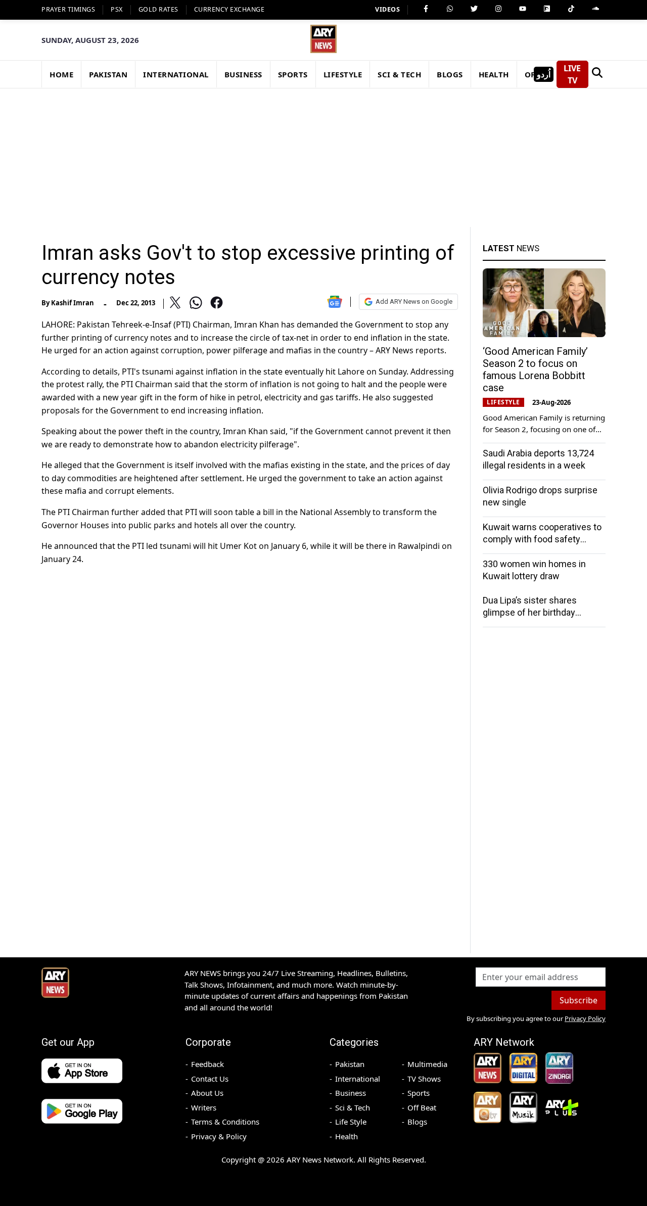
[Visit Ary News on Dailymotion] (547, 8)
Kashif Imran (72, 302)
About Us (207, 1093)
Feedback (207, 1064)
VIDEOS (387, 9)
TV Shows (424, 1079)
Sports (418, 1093)
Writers (203, 1107)
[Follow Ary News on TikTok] (571, 8)
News (511, 248)
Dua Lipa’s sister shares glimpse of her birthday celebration (530, 612)
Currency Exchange (229, 9)
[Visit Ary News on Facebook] (425, 8)
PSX (117, 9)
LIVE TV (572, 74)
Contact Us (209, 1079)
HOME (61, 74)
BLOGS (450, 74)
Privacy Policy (585, 1018)
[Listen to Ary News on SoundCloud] (595, 8)
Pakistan (349, 1064)
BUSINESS (243, 74)
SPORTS (293, 74)
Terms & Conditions (225, 1122)
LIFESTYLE (343, 74)
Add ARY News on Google (414, 301)
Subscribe (578, 1000)
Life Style (350, 1122)
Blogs (417, 1122)
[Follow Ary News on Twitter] (474, 8)
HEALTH (494, 74)
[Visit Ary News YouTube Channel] (523, 8)
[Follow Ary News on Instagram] (498, 8)
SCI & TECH (399, 74)
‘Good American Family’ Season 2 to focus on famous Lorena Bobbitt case (535, 369)
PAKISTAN (108, 74)
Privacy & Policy (219, 1136)
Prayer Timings (68, 9)
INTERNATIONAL (176, 74)
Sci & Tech (352, 1107)
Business (350, 1093)
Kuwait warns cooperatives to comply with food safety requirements (542, 539)
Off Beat (421, 1107)
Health (346, 1136)
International (357, 1079)
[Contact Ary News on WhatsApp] (450, 8)
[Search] (597, 74)
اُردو (543, 74)
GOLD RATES (158, 9)
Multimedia (427, 1064)
